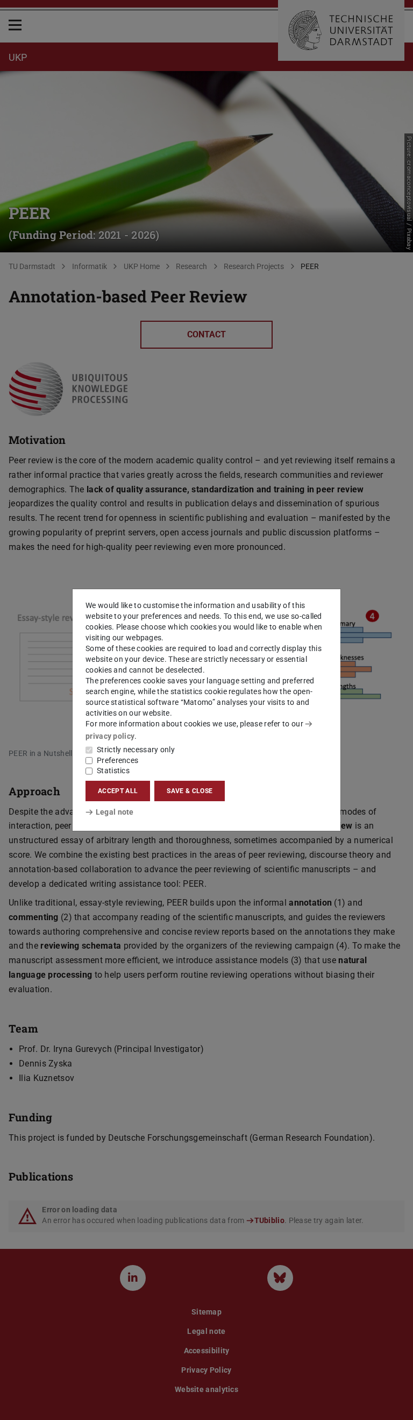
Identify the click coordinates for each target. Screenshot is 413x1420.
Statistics (113, 770)
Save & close (189, 791)
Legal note (115, 812)
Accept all (118, 791)
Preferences (117, 760)
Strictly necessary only (136, 749)
